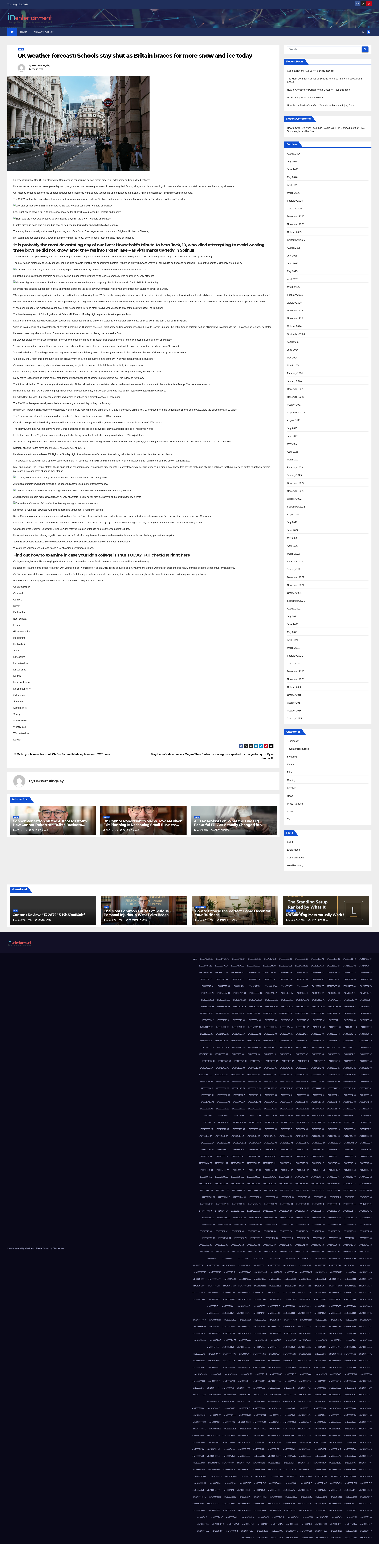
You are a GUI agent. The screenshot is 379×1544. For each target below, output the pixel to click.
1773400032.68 (301, 1252)
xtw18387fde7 (336, 1538)
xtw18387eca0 (217, 1517)
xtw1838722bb (214, 1293)
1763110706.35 (206, 1034)
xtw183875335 (304, 1347)
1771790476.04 (365, 1224)
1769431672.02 (286, 1170)
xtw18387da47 (304, 1490)
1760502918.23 (333, 973)
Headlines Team (320, 920)
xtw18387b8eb (244, 1456)
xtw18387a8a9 (350, 1435)
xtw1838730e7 (243, 1306)
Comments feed (295, 857)
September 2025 (296, 240)
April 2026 (292, 185)
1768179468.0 (255, 1143)
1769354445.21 (238, 1170)
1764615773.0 (334, 1061)
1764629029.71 (349, 1061)
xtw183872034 (320, 1286)
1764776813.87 (254, 1068)
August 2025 (294, 248)
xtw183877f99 (290, 1395)
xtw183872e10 (365, 1299)
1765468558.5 (302, 1081)
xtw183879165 (365, 1415)
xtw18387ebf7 (350, 1510)
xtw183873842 (304, 1313)
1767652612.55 (317, 1129)
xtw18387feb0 (351, 1538)
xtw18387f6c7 (366, 1524)
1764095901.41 (205, 1054)
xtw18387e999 (214, 1510)
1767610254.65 (301, 1129)
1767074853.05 (333, 1115)
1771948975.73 (301, 1231)
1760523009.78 (349, 973)
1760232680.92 (349, 966)
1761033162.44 (270, 986)
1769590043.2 (206, 1177)
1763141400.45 (222, 1034)
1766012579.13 (254, 1095)
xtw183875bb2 (335, 1354)
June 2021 (292, 624)
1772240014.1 (350, 1238)
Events (290, 764)
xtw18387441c (304, 1327)
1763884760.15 (286, 1047)
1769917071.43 (221, 1184)
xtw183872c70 (335, 1299)
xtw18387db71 (199, 1497)
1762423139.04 (349, 1013)
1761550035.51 (207, 1000)
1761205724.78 (365, 986)
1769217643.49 (333, 1163)
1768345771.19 (350, 1143)
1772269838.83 (365, 1238)
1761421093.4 (302, 993)
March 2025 (293, 287)
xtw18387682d (290, 1367)
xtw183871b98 (199, 1286)
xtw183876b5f (215, 1374)
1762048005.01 (318, 1007)
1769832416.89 (349, 1177)
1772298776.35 (205, 1245)
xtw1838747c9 (244, 1333)
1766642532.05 (254, 1109)
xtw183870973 (200, 1272)
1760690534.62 (269, 979)
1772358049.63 (237, 1245)
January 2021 (294, 663)
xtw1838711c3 (260, 1279)
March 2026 (293, 193)
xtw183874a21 (365, 1333)
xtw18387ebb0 (335, 1510)
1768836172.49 (285, 1156)
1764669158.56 (365, 1061)
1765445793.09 (286, 1081)
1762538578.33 (238, 1020)
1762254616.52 (253, 1013)
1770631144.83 (239, 1197)
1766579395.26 (222, 1109)
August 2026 (294, 153)
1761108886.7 (302, 986)
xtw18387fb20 (351, 1531)
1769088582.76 (253, 1163)
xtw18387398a (365, 1313)
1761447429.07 (317, 993)
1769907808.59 (205, 1184)
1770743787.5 (335, 1197)
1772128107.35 (271, 1238)
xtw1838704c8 (228, 1265)
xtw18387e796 (320, 1504)
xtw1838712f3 (290, 1279)
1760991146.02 (239, 986)
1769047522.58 (237, 1163)
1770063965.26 (301, 1184)
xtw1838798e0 (290, 1422)
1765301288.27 (206, 1081)
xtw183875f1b (229, 1361)
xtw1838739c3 (199, 1320)
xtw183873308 (289, 1306)
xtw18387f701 (203, 1531)
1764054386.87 (365, 1047)
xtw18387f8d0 (247, 1531)
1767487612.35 (222, 1129)
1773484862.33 (317, 1252)
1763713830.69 (365, 1041)
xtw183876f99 (351, 1374)
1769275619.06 (365, 1163)
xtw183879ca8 (245, 1429)
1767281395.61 (271, 1122)
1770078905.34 (317, 1184)
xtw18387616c (274, 1361)
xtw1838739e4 (215, 1320)
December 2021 (295, 577)
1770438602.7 (318, 1190)
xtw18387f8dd (262, 1531)
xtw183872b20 (290, 1299)
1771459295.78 (286, 1218)
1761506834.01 (349, 993)
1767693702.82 (349, 1129)
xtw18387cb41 (335, 1470)
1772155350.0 (287, 1238)
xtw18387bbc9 (305, 1456)
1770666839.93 (271, 1197)
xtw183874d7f (290, 1340)
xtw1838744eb (350, 1327)
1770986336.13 (333, 1204)
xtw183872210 (198, 1293)
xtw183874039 (229, 1327)
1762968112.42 (302, 1027)
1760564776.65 (365, 973)
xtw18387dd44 (276, 1497)
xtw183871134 (230, 1279)
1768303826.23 (318, 1143)
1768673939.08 (365, 1150)
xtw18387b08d (320, 1442)
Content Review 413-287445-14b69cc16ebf (310, 71)
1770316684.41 (254, 1190)
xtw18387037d (198, 1265)
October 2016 (294, 710)
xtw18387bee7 (365, 1456)
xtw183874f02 (336, 1340)
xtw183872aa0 (259, 1299)
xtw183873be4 (306, 1320)
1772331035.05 (221, 1245)
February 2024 (295, 373)
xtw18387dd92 (291, 1497)
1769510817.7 (334, 1170)
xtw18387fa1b (306, 1531)
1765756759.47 (286, 1088)
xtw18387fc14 (277, 1538)
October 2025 (294, 232)
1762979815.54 (318, 1027)
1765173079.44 (301, 1075)
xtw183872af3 (275, 1299)
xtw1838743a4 (289, 1327)
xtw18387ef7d (292, 1517)
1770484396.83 (333, 1190)
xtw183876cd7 (261, 1374)
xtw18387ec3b (365, 1510)
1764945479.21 (349, 1068)
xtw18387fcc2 (307, 1538)
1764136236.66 (237, 1054)
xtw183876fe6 (366, 1374)
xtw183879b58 (215, 1429)
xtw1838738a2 (320, 1313)
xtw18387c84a (305, 1470)
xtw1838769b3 (335, 1367)
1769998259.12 (269, 1184)
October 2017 (294, 703)
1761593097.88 (223, 1000)
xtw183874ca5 (260, 1340)
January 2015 (294, 718)
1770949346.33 (302, 1204)
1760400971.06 (269, 973)
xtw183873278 (259, 1306)
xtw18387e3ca (244, 1504)
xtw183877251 (259, 1381)
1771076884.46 (205, 1211)
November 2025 (295, 224)
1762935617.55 (286, 1027)
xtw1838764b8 (214, 1367)
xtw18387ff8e (366, 1538)
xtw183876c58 (246, 1374)
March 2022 (293, 554)
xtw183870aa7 (245, 1272)
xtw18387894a (259, 1408)
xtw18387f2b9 (233, 1524)
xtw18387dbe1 (230, 1497)
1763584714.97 (301, 1041)
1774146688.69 (225, 1258)
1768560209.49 (301, 1150)
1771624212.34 (255, 1224)
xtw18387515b (243, 1347)
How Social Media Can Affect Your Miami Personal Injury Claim (321, 105)
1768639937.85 (349, 1150)
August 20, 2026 (115, 920)
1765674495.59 (238, 1088)
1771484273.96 (302, 1218)
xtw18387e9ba (244, 1510)
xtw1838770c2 (214, 1381)
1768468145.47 (238, 1150)
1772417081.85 (285, 1245)
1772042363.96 (208, 1238)
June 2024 (292, 350)
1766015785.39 (270, 1095)
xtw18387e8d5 (365, 1504)
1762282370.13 (269, 1013)
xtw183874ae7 (215, 1340)
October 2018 (294, 695)
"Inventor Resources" (298, 749)
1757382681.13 (254, 959)
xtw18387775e (289, 1388)
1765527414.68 (333, 1081)
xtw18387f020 (307, 1517)
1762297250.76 (285, 1013)
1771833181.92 (221, 1231)
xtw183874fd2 (350, 1340)
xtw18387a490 (365, 1429)
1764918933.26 (333, 1068)
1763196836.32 (254, 1034)
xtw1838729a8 (244, 1299)
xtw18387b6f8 (198, 1456)
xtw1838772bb (274, 1381)
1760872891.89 (349, 979)
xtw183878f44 (260, 1415)
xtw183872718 (350, 1293)
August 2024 (294, 342)
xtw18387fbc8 (262, 1538)
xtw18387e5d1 (259, 1504)
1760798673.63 (301, 979)
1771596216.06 (224, 1224)
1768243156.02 (286, 1143)
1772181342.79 (302, 1238)
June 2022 (292, 530)
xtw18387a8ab (365, 1435)
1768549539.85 (285, 1150)
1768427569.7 (223, 1150)
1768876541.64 (317, 1156)
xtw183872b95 (305, 1299)
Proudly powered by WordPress (21, 1248)
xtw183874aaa (199, 1340)
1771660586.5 (271, 1224)
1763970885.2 (318, 1047)
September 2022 (296, 506)
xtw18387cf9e (306, 1476)
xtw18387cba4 (365, 1470)
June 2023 (292, 436)
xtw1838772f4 (305, 1381)
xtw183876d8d (291, 1374)
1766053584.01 (286, 1095)
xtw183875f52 (244, 1361)
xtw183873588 (213, 1313)
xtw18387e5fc (274, 1504)
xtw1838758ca (259, 1354)
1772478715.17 (349, 1245)
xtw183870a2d (230, 1272)
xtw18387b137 (365, 1442)
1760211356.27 (333, 966)
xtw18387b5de (350, 1449)
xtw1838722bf (229, 1293)
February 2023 (295, 467)
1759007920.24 (365, 959)
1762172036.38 (206, 1013)
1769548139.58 (349, 1170)
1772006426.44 (349, 1231)
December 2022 (295, 483)
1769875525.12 (365, 1177)
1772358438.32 (253, 1245)
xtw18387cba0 (350, 1470)
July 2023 (292, 428)
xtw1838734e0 (365, 1306)
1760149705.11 (301, 966)
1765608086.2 (207, 1088)
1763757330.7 (223, 1047)
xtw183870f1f (336, 1272)
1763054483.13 (350, 1027)
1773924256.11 (365, 1252)
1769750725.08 (301, 1177)
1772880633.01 (222, 1252)
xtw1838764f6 (229, 1367)
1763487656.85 (237, 1041)
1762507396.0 (223, 1020)
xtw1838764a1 (198, 1367)
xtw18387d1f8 (214, 1483)
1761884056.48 (223, 1007)
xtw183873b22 (260, 1320)
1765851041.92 (349, 1088)
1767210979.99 (239, 1122)
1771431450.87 (270, 1218)
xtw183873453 (335, 1306)
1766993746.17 (286, 1115)
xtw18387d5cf (366, 1483)
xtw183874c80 (245, 1340)
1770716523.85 (303, 1197)
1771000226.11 (349, 1204)
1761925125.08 (239, 1007)
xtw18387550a (350, 1347)
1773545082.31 (333, 1252)
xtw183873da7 (321, 1320)
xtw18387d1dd (199, 1483)
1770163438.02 (365, 1184)
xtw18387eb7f (320, 1510)
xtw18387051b (243, 1265)
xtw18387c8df (320, 1470)
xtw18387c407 (365, 1463)
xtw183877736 (274, 1388)
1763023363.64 (334, 1027)
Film (289, 772)
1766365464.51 (270, 1102)
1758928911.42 (349, 959)
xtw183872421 (259, 1293)
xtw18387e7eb (335, 1504)
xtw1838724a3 (274, 1293)
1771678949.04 (286, 1224)
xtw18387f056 (336, 1517)
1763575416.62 (285, 1041)
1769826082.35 (333, 1177)
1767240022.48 (255, 1122)
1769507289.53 (318, 1170)
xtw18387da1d (289, 1490)
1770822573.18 (206, 1204)
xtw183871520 (305, 1279)
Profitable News (138, 920)
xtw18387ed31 (232, 1517)
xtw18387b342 (289, 1449)
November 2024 (295, 318)
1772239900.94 (334, 1238)
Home (23, 32)
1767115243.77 (349, 1115)
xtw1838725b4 (320, 1293)
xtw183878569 (259, 1401)
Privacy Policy (44, 32)
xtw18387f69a (336, 1524)
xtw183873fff (214, 1327)
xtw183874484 (335, 1327)
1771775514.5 (350, 1224)
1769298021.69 (206, 1170)
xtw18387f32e (277, 1524)
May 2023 (292, 444)
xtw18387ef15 (278, 1517)
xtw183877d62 (260, 1395)
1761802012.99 (350, 1000)
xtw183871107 (214, 1279)
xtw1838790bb (320, 1415)
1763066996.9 (366, 1027)
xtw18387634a (335, 1361)
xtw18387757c (213, 1388)
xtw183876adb (200, 1374)
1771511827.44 (334, 1218)
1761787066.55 (334, 1000)
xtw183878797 (335, 1401)
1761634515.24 (255, 1000)
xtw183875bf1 (350, 1354)
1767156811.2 (209, 1122)
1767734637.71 (365, 1129)
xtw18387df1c (336, 1497)
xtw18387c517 (214, 1470)
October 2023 (294, 404)
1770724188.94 (319, 1197)
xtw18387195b (350, 1279)
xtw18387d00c (350, 1476)
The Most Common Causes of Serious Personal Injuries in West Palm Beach (136, 913)
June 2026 (292, 169)
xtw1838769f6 (350, 1367)
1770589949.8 (224, 1197)
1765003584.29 (205, 1075)
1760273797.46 (365, 966)
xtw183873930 (350, 1313)
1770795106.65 (365, 1197)
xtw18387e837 (350, 1504)
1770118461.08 (333, 1184)
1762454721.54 (365, 1013)
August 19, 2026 (206, 920)
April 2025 (292, 279)
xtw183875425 (335, 1347)
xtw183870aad (260, 1272)
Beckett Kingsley (41, 65)
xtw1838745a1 (365, 1327)
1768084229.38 (365, 1136)
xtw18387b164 (198, 1449)
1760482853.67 (317, 973)
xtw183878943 (244, 1408)
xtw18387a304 (304, 1429)
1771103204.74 (221, 1211)
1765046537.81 (237, 1075)
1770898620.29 (270, 1204)
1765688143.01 (254, 1088)
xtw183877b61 (245, 1395)
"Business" (293, 741)
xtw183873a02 (230, 1320)
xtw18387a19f (289, 1429)
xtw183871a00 (365, 1279)
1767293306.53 (287, 1122)
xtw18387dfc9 (366, 1497)
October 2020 (294, 687)
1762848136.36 (238, 1027)
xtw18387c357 (320, 1463)
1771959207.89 (317, 1231)
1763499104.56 (253, 1041)
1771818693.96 (205, 1231)
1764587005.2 (319, 1061)
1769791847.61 (317, 1177)
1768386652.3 (366, 1143)
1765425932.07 (270, 1081)
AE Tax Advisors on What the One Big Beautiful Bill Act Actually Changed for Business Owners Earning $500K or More (229, 825)
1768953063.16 (349, 1156)
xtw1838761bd (304, 1361)
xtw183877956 (335, 1388)
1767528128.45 (238, 1129)
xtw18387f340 (306, 1524)
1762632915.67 (302, 1020)
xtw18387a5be (259, 1435)
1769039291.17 (221, 1163)
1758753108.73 (317, 959)
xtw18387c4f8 (199, 1470)
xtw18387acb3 (274, 1442)
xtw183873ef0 (336, 1320)
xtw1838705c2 (274, 1265)
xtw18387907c (304, 1415)
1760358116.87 (237, 973)
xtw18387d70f (228, 1490)
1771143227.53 (253, 1211)
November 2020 (295, 679)
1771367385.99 (223, 1218)
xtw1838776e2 (259, 1388)
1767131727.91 (365, 1115)
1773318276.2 (286, 1252)
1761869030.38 (207, 1007)
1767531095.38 (254, 1129)
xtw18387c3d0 (335, 1463)
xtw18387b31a (274, 1449)
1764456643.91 (240, 1061)
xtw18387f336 (292, 1524)
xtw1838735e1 (228, 1313)
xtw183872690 (335, 1293)
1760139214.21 (285, 966)
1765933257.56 (223, 1095)
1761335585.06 (255, 993)
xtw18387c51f (229, 1470)
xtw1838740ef (244, 1327)
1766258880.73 (223, 1102)
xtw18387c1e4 (289, 1463)
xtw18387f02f (322, 1517)
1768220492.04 (270, 1143)
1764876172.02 (317, 1068)
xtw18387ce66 (276, 1476)
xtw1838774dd (350, 1381)
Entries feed (293, 850)
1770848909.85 (238, 1204)
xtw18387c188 (274, 1463)
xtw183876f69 (321, 1374)
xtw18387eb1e (305, 1510)
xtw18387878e (320, 1401)
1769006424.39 (205, 1163)
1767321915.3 (303, 1122)
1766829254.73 (365, 1109)
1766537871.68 (365, 1102)
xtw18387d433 (275, 1483)
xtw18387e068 (198, 1504)
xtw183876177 (289, 1361)
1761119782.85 (317, 986)
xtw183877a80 (365, 1388)
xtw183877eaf (275, 1395)
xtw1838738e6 (335, 1313)
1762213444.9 (238, 1013)
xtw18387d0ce (365, 1476)
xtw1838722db (244, 1293)
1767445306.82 (365, 1122)
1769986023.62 (253, 1184)
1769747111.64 (285, 1177)
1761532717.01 (365, 993)
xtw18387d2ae (229, 1483)
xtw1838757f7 (244, 1354)
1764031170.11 (349, 1047)
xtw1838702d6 (365, 1258)
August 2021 (294, 608)
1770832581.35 (222, 1204)
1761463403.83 (333, 993)
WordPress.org (295, 865)
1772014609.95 (365, 1231)
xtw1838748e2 (305, 1333)
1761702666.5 (287, 1000)
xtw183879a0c (320, 1422)
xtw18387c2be (304, 1463)
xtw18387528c (274, 1347)
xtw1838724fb (289, 1293)
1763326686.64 (333, 1034)
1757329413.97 (238, 959)
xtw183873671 (243, 1313)
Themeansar (58, 1248)
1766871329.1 (207, 1115)
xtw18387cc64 (231, 1476)
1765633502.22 (222, 1088)
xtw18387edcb (247, 1517)
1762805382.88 (222, 1027)
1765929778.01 (207, 1095)
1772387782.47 (269, 1245)
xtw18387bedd (350, 1456)
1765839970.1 (334, 1088)
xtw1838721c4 (365, 1286)
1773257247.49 (270, 1252)
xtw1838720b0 (335, 1286)
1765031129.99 (221, 1075)
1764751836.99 (238, 1068)
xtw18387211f (350, 1286)
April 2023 (292, 452)
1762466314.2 (208, 1020)
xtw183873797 (259, 1313)
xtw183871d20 (229, 1286)
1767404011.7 (350, 1122)
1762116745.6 (350, 1007)
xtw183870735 (304, 1265)
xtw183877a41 (350, 1388)
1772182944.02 (318, 1238)
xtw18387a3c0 (335, 1429)
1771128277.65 (237, 1211)
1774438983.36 (273, 1258)
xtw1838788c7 (213, 1408)
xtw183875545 (365, 1347)
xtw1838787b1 (350, 1401)
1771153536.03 (269, 1211)
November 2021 (295, 585)
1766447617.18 (317, 1102)
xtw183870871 (365, 1265)
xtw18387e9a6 (229, 1510)
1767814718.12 (237, 1136)
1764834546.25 (286, 1068)
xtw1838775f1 (228, 1388)
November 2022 (295, 491)
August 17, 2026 (297, 920)
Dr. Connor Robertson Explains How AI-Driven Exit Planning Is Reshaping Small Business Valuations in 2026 (142, 825)
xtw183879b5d (230, 1429)
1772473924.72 (333, 1245)
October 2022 (294, 499)
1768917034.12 (333, 1156)
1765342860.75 (222, 1081)
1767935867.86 (285, 1136)
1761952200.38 (255, 1007)
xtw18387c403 (350, 1463)
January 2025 (294, 302)
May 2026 (292, 177)
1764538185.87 (287, 1061)
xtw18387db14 (350, 1490)
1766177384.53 (349, 1095)
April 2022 (292, 546)
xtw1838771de (244, 1381)
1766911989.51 (238, 1115)
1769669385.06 (253, 1177)
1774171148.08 (241, 1258)
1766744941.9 (318, 1109)
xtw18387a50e (229, 1435)
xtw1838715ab (320, 1279)
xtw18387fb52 (248, 1538)
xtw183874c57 (230, 1340)
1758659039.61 (301, 959)
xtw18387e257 (213, 1504)
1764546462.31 (303, 1061)
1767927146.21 (269, 1136)
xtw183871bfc (214, 1286)
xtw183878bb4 (305, 1408)
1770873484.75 (254, 1204)
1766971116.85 (270, 1115)
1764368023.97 (365, 1054)
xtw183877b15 (215, 1395)
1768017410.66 (333, 1136)
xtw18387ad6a (290, 1442)
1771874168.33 (253, 1231)
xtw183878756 (304, 1401)
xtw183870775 (320, 1265)
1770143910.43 (349, 1184)
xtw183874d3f (275, 1340)
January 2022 (294, 569)
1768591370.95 (317, 1150)
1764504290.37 (271, 1061)
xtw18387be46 (335, 1456)
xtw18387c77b (290, 1470)
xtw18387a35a (320, 1429)
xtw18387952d (244, 1422)
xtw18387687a (305, 1367)
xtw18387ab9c (244, 1442)
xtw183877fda (320, 1395)
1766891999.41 (222, 1115)
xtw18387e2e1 (229, 1504)
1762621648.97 (286, 1020)
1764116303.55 (221, 1054)
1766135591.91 (333, 1095)
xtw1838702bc (350, 1258)
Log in (290, 842)
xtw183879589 (259, 1422)
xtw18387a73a (304, 1435)
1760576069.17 (205, 979)
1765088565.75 (253, 1075)
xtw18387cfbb (321, 1476)
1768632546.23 (333, 1150)
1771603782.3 (240, 1224)
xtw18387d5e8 (198, 1490)
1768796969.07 (269, 1156)
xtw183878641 (274, 1401)
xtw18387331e (304, 1306)
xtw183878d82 (365, 1408)
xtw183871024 (365, 1272)
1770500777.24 (349, 1190)
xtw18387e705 (289, 1504)
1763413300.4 (206, 1041)
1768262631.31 (302, 1143)
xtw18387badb (290, 1456)
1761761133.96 (318, 1000)
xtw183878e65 (215, 1415)
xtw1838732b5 (274, 1306)
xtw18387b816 (213, 1456)
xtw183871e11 (260, 1286)
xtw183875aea (305, 1354)
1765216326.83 (333, 1075)
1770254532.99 (222, 1190)
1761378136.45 (286, 993)
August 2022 (294, 514)
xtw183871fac (305, 1286)
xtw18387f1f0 (351, 1517)
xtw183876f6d (336, 1374)
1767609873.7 (286, 1129)
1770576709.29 (208, 1197)
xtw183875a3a (290, 1354)
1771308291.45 (349, 1211)
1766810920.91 (349, 1109)
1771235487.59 (301, 1211)
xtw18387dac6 (335, 1490)
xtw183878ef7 (245, 1415)
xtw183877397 (320, 1381)
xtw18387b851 (229, 1456)
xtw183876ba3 (230, 1374)
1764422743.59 (224, 1061)
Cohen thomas (40, 830)
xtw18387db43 (365, 1490)
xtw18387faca (336, 1531)
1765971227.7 (239, 1095)
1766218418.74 (207, 1102)
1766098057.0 (318, 1095)
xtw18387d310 (245, 1483)
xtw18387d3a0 (260, 1483)
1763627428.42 (317, 1041)
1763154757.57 (238, 1034)
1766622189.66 (238, 1109)
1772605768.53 (365, 1245)
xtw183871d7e (245, 1286)
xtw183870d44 (291, 1272)
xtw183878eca (230, 1415)
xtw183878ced (350, 1408)
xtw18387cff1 (335, 1476)
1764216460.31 (285, 1054)
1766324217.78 (254, 1102)
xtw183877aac (199, 1395)
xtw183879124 (350, 1415)
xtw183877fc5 (305, 1395)
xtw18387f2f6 (262, 1524)
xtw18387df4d (351, 1497)
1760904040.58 (365, 979)
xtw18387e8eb (198, 1510)
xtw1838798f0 (305, 1422)
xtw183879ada (335, 1422)
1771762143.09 (334, 1224)
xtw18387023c (335, 1258)
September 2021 (296, 601)
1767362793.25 (318, 1122)
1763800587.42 (238, 1047)
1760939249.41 (207, 986)
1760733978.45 (285, 979)
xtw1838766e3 (274, 1367)
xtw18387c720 (274, 1470)
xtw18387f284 (218, 1524)
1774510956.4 (289, 1258)
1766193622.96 (365, 1095)
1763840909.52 (254, 1047)
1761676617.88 (271, 1000)
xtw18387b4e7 (335, 1449)
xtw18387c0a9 (243, 1463)
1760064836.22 (237, 966)
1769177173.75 (301, 1163)
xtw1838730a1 (228, 1306)
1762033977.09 (302, 1007)
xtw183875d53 (199, 1361)
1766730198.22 (302, 1109)
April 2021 (292, 640)
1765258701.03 (349, 1075)
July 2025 (292, 255)
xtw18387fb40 (366, 1531)
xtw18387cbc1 (201, 1476)
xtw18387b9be (259, 1456)
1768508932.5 (270, 1150)
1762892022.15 (270, 1027)
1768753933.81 (237, 1156)
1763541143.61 (269, 1041)
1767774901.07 (221, 1136)
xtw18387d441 (290, 1483)
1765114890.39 (269, 1075)
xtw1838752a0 (289, 1347)
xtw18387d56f (351, 1483)
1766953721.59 (254, 1115)
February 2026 (295, 201)
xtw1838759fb (275, 1354)
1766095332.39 (302, 1095)
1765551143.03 (349, 1081)
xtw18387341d (320, 1306)
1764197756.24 (269, 1054)
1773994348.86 (209, 1258)
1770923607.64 (286, 1204)
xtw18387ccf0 (246, 1476)
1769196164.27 (317, 1163)
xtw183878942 (229, 1408)
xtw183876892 (320, 1367)
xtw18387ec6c (202, 1517)
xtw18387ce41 (261, 1476)
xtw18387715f (229, 1381)
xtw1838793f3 (229, 1422)
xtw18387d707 (213, 1490)
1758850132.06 (333, 959)
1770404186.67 (302, 1190)
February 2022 (295, 561)
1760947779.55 (223, 986)
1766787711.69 (333, 1109)
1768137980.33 (223, 1143)
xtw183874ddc (305, 1340)
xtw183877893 (320, 1388)
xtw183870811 (350, 1265)
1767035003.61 (302, 1115)
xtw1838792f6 (214, 1422)
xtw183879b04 (365, 1422)
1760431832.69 (285, 973)
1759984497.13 (205, 966)
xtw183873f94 (366, 1320)
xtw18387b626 (365, 1449)
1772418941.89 (301, 1245)
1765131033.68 (285, 1075)
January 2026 (294, 208)
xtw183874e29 (320, 1340)
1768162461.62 (239, 1143)
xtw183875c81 (365, 1354)
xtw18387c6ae (259, 1470)
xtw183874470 (320, 1327)
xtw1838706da (289, 1265)
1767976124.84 (301, 1136)
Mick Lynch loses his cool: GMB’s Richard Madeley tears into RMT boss (63, 754)
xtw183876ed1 (306, 1374)
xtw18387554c (199, 1354)
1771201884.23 (285, 1211)
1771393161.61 (239, 1218)
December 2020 (295, 671)
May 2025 (292, 271)
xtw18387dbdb (215, 1497)
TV (288, 819)
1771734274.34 (318, 1224)
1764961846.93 (365, 1068)
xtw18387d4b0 (306, 1483)
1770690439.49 (287, 1197)
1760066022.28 (253, 966)
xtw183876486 (365, 1361)
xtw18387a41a (350, 1429)
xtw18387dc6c (245, 1497)
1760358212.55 (253, 973)
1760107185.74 (269, 966)
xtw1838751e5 (259, 1347)
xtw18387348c (350, 1306)
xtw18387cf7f (291, 1476)
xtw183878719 (289, 1401)
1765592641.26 (365, 1081)
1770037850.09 (285, 1184)
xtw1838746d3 (214, 1333)
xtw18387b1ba (229, 1449)
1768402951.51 (207, 1150)
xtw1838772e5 (290, 1381)
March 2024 (293, 365)
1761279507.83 (223, 993)
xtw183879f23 (260, 1429)
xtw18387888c (198, 1408)
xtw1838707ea (335, 1265)
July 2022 (292, 522)
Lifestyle (291, 788)
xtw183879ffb (275, 1429)
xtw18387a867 (320, 1435)
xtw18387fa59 (321, 1531)
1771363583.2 (208, 1218)
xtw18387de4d (321, 1497)
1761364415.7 (271, 993)
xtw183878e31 (199, 1415)
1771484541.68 (318, 1218)
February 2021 (295, 655)
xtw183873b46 (275, 1320)
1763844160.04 (270, 1047)
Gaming (291, 780)
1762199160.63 (222, 1013)
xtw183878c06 (320, 1408)
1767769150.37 (205, 1136)
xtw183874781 (45, 920)
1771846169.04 (237, 1231)
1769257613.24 (349, 1163)
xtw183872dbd (350, 1299)
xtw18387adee (305, 1442)
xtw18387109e (199, 1279)
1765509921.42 (317, 1081)
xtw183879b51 (199, 1429)
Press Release (295, 803)
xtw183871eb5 (290, 1286)
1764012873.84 (333, 1047)
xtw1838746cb (198, 1333)
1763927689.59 (302, 1047)
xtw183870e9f (321, 1272)
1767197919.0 (224, 1122)
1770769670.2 (350, 1197)
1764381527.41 (208, 1061)
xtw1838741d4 (259, 1327)
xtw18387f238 (366, 1517)
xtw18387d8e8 (243, 1490)
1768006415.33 (317, 1136)
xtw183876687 (244, 1367)
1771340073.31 (365, 1211)
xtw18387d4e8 (321, 1483)
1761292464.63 (239, 993)
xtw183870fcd (350, 1272)
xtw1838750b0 (365, 1340)
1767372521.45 (334, 1122)
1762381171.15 (333, 1013)
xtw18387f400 (321, 1524)
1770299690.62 (238, 1190)
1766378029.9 (286, 1102)
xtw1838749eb (335, 1333)
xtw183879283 (199, 1422)
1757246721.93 (206, 959)
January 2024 (294, 381)
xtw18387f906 (277, 1531)
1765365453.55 (238, 1081)
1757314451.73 (222, 959)
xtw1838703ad (213, 1265)
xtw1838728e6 (198, 1299)
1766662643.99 (270, 1109)
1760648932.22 (237, 979)
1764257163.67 (301, 1054)
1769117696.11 (269, 1163)
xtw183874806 (259, 1333)
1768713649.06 (205, 1156)
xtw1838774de (365, 1381)
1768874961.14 (301, 1156)
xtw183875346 (320, 1347)
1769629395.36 (221, 1177)
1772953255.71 (238, 1252)
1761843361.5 (366, 1000)
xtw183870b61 (276, 1272)
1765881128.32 (365, 1088)
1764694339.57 (206, 1068)
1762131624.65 (365, 1007)
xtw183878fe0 (275, 1415)
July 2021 (292, 616)
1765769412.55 (302, 1088)
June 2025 (292, 263)
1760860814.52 (333, 979)
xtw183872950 (214, 1299)
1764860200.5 (302, 1068)
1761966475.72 (271, 1007)
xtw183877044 (198, 1381)
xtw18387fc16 (292, 1538)
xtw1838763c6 (350, 1361)
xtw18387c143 (259, 1463)
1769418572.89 (270, 1170)
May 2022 (292, 538)
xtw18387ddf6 (306, 1497)
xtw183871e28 (275, 1286)
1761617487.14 (239, 1000)
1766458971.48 (333, 1102)
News (21, 49)
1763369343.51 (349, 1034)
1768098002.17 (207, 1143)
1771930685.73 (285, 1231)
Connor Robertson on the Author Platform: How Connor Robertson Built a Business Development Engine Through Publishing (50, 825)
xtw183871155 (245, 1279)
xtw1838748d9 (290, 1333)
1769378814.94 (254, 1170)
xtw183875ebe (214, 1361)
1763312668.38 (317, 1034)
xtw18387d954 (259, 1490)
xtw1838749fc (350, 1333)
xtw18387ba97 (274, 1456)
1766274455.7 (239, 1102)
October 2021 (294, 593)
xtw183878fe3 (289, 1415)
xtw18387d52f (336, 1483)
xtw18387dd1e (260, 1497)
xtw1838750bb (213, 1347)
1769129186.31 (285, 1163)
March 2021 (293, 648)
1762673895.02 (318, 1020)
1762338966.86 (301, 1013)
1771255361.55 (317, 1211)
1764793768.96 (270, 1068)
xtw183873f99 (200, 1327)
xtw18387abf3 (259, 1442)
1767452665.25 (206, 1129)
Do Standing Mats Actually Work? (305, 97)
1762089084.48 (334, 1007)
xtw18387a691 (274, 1435)
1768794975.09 (253, 1156)
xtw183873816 (274, 1313)
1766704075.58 (286, 1109)
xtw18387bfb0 (199, 1463)
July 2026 (292, 161)
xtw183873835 (289, 1313)
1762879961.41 (254, 1027)
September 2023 (296, 412)
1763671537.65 (349, 1041)
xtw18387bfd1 (214, 1463)
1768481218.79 (254, 1150)
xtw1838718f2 (335, 1279)
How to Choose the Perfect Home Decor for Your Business (318, 90)
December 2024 (295, 310)
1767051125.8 (318, 1115)
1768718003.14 (221, 1156)
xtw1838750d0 (228, 1347)
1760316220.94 (221, 973)
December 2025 (295, 216)
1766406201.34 (301, 1102)
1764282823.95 (317, 1054)
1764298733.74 (333, 1054)
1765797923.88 (318, 1088)
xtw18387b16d (213, 1449)
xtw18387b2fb (259, 1449)
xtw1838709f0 (215, 1272)
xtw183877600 (243, 1388)
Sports (290, 811)
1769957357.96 (237, 1184)
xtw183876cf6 (276, 1374)
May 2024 (292, 357)
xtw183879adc (350, 1422)
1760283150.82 (205, 973)
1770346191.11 (270, 1190)
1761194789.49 (349, 986)
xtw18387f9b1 (292, 1531)
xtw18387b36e (304, 1449)
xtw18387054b (259, 1265)
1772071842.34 (224, 1238)
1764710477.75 (222, 1068)
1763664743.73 (333, 1041)
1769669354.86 (237, 1177)
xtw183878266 (365, 1395)
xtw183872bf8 (320, 1299)
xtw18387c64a (244, 1470)
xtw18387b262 (244, 1449)
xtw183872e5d (213, 1306)
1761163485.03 (333, 986)
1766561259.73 (206, 1109)
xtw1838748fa (320, 1333)
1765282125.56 (365, 1075)
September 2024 (296, 334)
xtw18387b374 (320, 1449)
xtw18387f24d (203, 1524)
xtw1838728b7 (365, 1293)
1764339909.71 (349, 1054)
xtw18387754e (198, 1388)
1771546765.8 (366, 1218)
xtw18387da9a (320, 1490)
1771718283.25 (302, 1224)
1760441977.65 (301, 973)
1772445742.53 (317, 1245)
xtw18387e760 (304, 1504)
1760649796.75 (253, 979)
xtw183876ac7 (365, 1367)
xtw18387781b (304, 1388)
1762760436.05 (365, 1020)
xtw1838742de (274, 1327)
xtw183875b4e (320, 1354)
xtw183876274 (320, 1361)
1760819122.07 (317, 979)
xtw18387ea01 (290, 1510)
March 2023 (293, 459)
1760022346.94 (221, 966)
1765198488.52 (317, 1075)
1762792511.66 (206, 1027)
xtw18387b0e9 (335, 1442)
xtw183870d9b (306, 1272)
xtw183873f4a (351, 1320)
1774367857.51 (257, 1258)
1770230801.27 (206, 1190)
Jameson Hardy (228, 920)
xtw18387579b (229, 1354)
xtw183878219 (335, 1395)
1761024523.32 (254, 986)
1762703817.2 (334, 1020)
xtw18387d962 (274, 1490)
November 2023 (295, 397)
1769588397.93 (365, 1170)
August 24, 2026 (24, 920)
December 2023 (295, 389)
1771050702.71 (365, 1204)
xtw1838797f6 (275, 1422)
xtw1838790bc (335, 1415)
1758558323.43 (285, 959)
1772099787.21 (240, 1238)
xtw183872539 (304, 1293)
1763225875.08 (270, 1034)
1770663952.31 (255, 1197)
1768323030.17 (334, 1143)
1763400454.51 (365, 1034)
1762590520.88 (270, 1020)
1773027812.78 (254, 1252)
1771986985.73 (333, 1231)
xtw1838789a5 (274, 1408)
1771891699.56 (269, 1231)
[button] (363, 32)
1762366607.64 (317, 1013)
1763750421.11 (207, 1047)
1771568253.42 (208, 1224)
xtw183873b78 (290, 1320)
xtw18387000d (320, 1258)
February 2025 (295, 295)
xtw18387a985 (214, 1442)
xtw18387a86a (335, 1435)
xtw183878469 (243, 1401)
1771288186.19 (333, 1211)
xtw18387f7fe (218, 1531)
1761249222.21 (207, 993)
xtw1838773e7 (335, 1381)
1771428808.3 (255, 1218)
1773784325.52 (349, 1252)
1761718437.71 (302, 1000)
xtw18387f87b (232, 1531)
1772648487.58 (206, 1252)
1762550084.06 (254, 1020)
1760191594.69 (317, 966)
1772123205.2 (256, 1238)
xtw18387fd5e (322, 1538)
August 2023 (294, 420)
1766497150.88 (349, 1102)
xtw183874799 (229, 1333)
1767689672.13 (333, 1129)
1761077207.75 (286, 986)
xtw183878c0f (335, 1408)
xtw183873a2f (245, 1320)
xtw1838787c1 (365, 1401)
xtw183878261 (350, 1395)
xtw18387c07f (228, 1463)
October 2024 (294, 326)
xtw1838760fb (259, 1361)
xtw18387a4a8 (198, 1435)
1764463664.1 (256, 1061)
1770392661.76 (286, 1190)
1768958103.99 (365, 1156)
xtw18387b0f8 (350, 1442)
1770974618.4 (318, 1204)
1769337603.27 (222, 1170)
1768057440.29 (349, 1136)
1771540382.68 (350, 1218)
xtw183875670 (214, 1354)
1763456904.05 (221, 1041)
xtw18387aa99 (229, 1442)
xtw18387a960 (198, 1442)
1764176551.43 (253, 1054)
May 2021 (292, 632)
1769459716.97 (302, 1170)
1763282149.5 (302, 1034)
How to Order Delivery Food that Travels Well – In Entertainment (321, 128)
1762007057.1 (287, 1007)
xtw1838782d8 (213, 1401)
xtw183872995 (229, 1299)
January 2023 (294, 475)
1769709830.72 (269, 1177)
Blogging (292, 756)
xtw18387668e (259, 1367)
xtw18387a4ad (213, 1435)
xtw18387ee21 (263, 1517)
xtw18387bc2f (320, 1456)
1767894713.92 (253, 1136)
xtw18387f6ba (351, 1524)
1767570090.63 (270, 1129)
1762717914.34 (349, 1020)
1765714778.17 (270, 1088)
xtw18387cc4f (216, 1476)
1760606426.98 (221, 979)
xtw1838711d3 (275, 1279)
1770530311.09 (365, 1190)
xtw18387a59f (244, 1435)
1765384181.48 (254, 1081)
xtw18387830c (228, 1401)
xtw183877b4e (230, 1395)
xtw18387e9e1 (275, 1510)
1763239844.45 (286, 1034)
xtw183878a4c (290, 1408)
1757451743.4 (270, 959)
